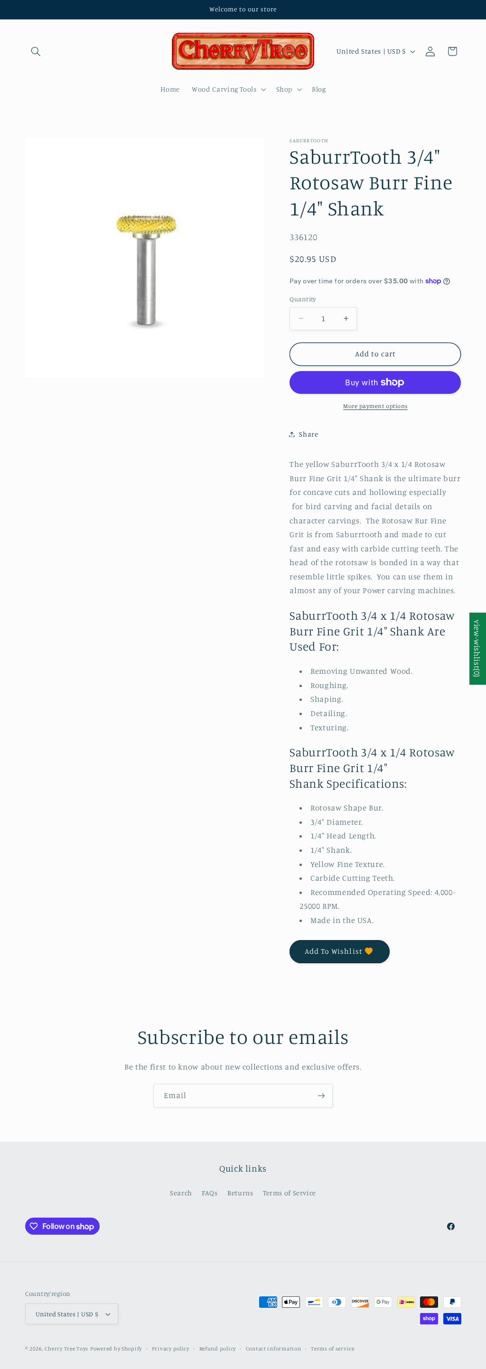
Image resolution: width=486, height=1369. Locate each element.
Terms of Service (289, 1193)
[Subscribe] (321, 1095)
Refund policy (217, 1348)
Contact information (273, 1348)
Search (181, 1193)
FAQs (210, 1193)
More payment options (375, 406)
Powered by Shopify (116, 1348)
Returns (240, 1193)
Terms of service (333, 1348)
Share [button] (308, 434)
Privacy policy (170, 1348)
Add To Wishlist (334, 951)
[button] (36, 51)
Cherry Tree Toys (66, 1348)
